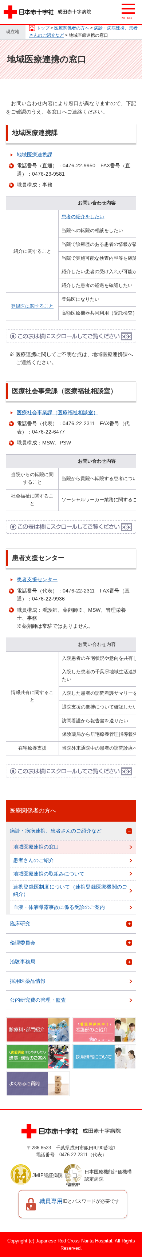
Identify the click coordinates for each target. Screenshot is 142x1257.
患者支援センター (37, 579)
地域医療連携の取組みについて (48, 874)
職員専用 (79, 1201)
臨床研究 (20, 923)
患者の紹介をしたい (83, 216)
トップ (43, 28)
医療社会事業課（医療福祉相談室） (57, 412)
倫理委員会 (22, 943)
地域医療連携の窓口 (36, 847)
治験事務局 (22, 962)
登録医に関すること (32, 306)
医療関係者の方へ (71, 28)
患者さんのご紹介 (33, 860)
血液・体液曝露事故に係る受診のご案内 (59, 907)
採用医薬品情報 (28, 981)
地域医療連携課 (34, 154)
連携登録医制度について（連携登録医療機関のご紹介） (70, 890)
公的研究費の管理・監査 (38, 1000)
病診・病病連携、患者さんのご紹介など (56, 831)
